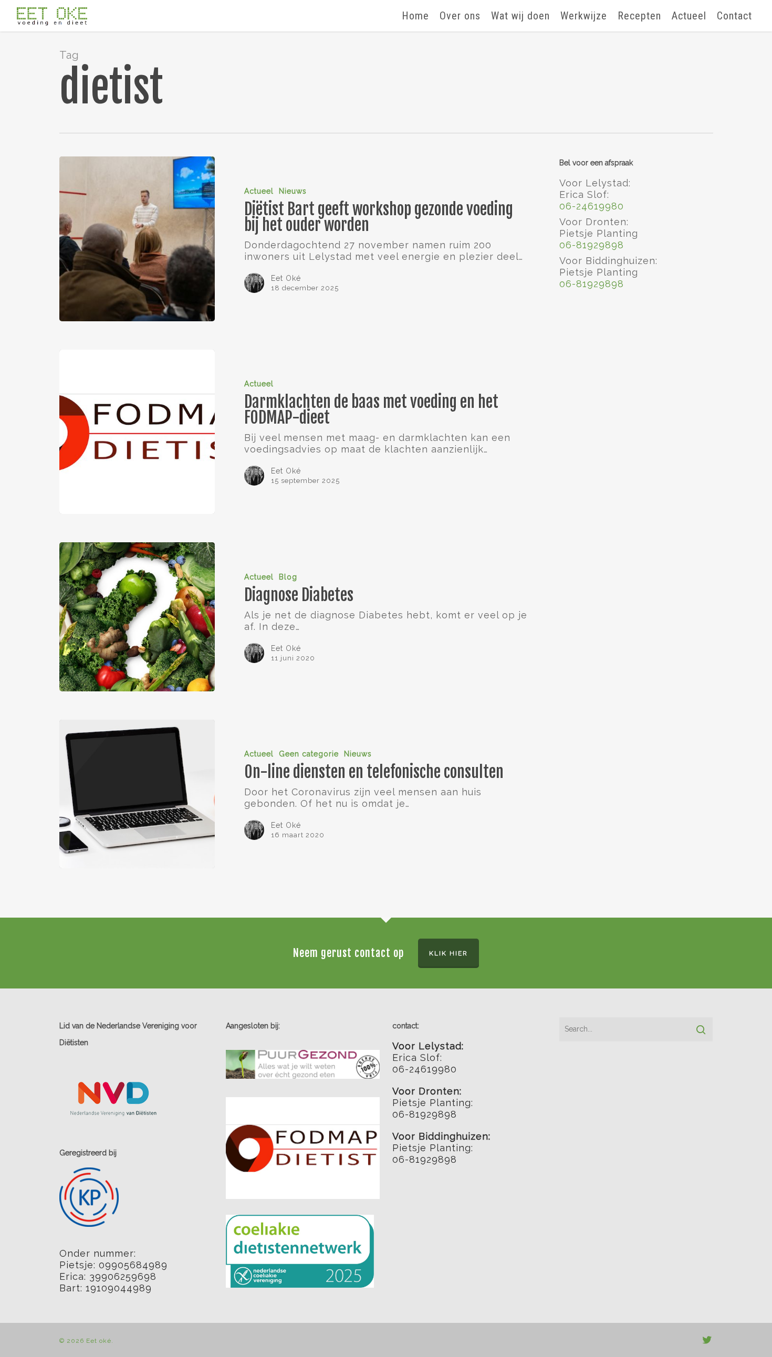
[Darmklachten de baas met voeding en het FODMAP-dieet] (137, 432)
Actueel (259, 191)
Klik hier (448, 953)
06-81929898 (591, 244)
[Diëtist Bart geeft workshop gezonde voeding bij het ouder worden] (137, 238)
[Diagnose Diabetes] (137, 616)
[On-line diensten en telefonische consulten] (137, 794)
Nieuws (293, 191)
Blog (288, 577)
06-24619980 (591, 206)
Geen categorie (309, 754)
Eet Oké (286, 278)
